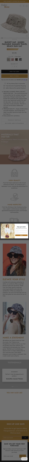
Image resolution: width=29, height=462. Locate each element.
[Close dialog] (27, 224)
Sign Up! (21, 235)
